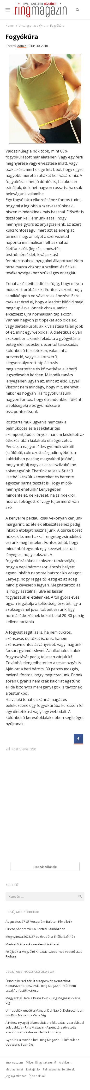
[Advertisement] (45, 807)
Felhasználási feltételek (59, 1069)
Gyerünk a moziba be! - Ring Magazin (33, 1040)
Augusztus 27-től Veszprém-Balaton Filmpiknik (39, 921)
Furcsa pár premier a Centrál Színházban (35, 929)
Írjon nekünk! (37, 1076)
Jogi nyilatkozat (16, 1076)
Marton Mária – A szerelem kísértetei (32, 944)
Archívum (65, 1062)
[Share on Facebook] (78, 742)
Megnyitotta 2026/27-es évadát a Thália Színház (40, 936)
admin (21, 46)
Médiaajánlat (14, 1069)
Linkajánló (33, 1069)
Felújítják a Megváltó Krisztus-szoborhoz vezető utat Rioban (44, 953)
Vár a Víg (39, 1015)
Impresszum (14, 1062)
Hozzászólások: (45, 867)
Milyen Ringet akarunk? (41, 1062)
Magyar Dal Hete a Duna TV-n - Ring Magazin (38, 998)
